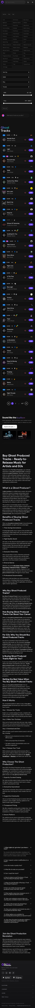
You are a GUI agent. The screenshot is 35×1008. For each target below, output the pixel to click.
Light (8, 149)
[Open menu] (33, 2)
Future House (10, 320)
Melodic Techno (11, 140)
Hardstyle (9, 331)
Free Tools (5, 997)
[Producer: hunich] (31, 220)
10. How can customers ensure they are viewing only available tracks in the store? (16, 899)
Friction (9, 297)
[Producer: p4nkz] (31, 231)
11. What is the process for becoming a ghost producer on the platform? (15, 904)
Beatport (13, 756)
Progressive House (12, 289)
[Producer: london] (31, 295)
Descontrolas (11, 160)
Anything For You (12, 234)
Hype (8, 319)
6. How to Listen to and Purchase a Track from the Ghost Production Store (16, 877)
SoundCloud (6, 756)
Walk (8, 170)
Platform (4, 985)
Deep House (10, 267)
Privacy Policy (12, 1005)
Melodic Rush (11, 138)
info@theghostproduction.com (23, 1005)
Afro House (10, 193)
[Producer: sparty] (31, 305)
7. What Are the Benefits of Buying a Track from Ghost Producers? (16, 883)
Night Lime (10, 266)
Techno (22, 565)
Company (4, 989)
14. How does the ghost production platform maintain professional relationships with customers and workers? (17, 921)
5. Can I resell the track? (11, 873)
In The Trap (10, 276)
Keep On (9, 213)
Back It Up (10, 202)
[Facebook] (3, 972)
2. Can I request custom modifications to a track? (16, 860)
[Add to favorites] (25, 139)
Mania (9, 382)
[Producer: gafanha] (31, 146)
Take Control (11, 244)
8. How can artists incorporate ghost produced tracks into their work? (14, 888)
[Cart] (28, 2)
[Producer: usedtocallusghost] (31, 136)
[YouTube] (9, 972)
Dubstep (23, 567)
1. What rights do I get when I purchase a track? (16, 848)
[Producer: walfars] (31, 337)
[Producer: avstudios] (31, 284)
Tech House (10, 151)
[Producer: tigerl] (31, 252)
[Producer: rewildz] (31, 326)
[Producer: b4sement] (31, 390)
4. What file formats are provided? (14, 869)
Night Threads (11, 393)
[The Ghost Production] (2, 2)
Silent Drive (10, 308)
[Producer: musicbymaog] (31, 273)
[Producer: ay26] (31, 189)
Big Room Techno (11, 246)
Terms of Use (5, 1005)
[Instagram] (6, 972)
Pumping (9, 372)
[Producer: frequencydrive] (31, 369)
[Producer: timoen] (31, 157)
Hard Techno (10, 161)
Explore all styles (9, 426)
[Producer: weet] (31, 316)
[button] (18, 848)
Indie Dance (10, 363)
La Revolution (11, 340)
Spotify (28, 754)
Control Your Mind (12, 181)
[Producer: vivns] (31, 199)
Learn (3, 993)
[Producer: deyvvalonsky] (31, 263)
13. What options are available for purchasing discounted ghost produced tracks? (17, 914)
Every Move (10, 255)
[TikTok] (13, 972)
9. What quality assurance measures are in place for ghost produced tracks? (16, 893)
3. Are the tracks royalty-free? (13, 865)
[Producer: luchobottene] (31, 167)
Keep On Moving (12, 361)
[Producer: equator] (31, 348)
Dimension (10, 329)
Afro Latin (10, 191)
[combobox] (16, 72)
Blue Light (10, 287)
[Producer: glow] (31, 358)
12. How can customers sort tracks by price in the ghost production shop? (17, 909)
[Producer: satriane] (31, 178)
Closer (9, 351)
